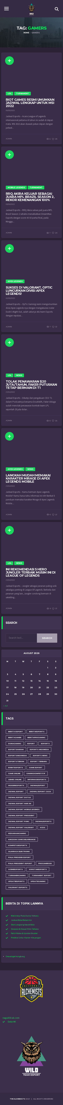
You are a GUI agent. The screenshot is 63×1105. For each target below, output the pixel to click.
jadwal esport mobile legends (24, 809)
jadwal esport (16, 791)
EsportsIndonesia (17, 755)
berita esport (15, 731)
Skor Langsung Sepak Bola (22, 924)
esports (45, 743)
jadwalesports (43, 821)
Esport (31, 743)
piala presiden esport (19, 857)
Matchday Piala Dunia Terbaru (24, 915)
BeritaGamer (14, 737)
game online (14, 773)
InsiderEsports (16, 785)
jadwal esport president (21, 815)
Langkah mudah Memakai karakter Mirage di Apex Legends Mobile (28, 478)
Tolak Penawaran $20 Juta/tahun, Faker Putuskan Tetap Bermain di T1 (31, 385)
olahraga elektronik (19, 851)
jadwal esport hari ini (19, 803)
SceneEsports (15, 869)
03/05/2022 (10, 204)
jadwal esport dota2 (19, 797)
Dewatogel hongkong (15, 956)
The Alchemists (17, 1099)
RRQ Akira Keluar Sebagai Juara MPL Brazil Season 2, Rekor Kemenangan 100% (30, 197)
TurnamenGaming (17, 875)
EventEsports (15, 767)
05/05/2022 (10, 110)
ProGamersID (45, 863)
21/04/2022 (10, 392)
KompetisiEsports (17, 845)
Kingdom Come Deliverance (21, 839)
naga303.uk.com (11, 1018)
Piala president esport (20, 863)
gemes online (14, 779)
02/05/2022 (10, 298)
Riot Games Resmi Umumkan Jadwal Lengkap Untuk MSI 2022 (30, 103)
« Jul (5, 705)
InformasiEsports (36, 779)
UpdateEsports (16, 881)
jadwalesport (37, 785)
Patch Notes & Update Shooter (24, 933)
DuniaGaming (14, 743)
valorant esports (17, 887)
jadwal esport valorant (21, 827)
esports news (40, 755)
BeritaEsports (36, 731)
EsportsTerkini (16, 761)
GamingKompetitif (35, 773)
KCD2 (42, 827)
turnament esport (41, 875)
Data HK (12, 1022)
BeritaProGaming (36, 737)
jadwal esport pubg (18, 821)
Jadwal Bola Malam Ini (21, 920)
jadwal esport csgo (40, 791)
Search (47, 638)
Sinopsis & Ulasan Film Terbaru (25, 929)
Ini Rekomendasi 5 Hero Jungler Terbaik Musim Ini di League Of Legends (30, 572)
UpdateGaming (38, 881)
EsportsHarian (16, 749)
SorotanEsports (38, 869)
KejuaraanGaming (17, 833)
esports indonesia (39, 749)
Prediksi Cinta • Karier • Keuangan (26, 937)
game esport (35, 767)
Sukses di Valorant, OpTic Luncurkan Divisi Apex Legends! (29, 291)
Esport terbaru (38, 761)
